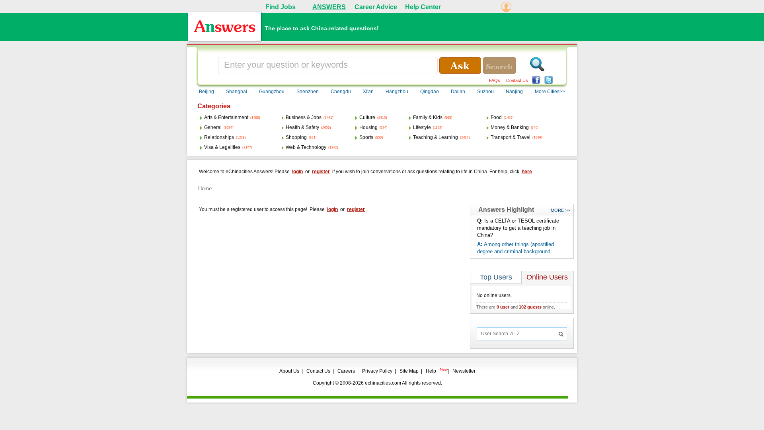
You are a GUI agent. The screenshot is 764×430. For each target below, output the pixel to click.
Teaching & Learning (435, 137)
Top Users (496, 277)
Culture (367, 117)
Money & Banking (510, 127)
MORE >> (560, 210)
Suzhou (485, 91)
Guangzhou (272, 91)
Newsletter (464, 371)
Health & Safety (302, 127)
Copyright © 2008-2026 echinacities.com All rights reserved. (377, 383)
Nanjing (514, 91)
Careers (346, 371)
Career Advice (376, 7)
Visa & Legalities (222, 147)
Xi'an (368, 91)
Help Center (423, 7)
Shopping (296, 137)
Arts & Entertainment (226, 117)
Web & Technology (306, 147)
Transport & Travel (510, 137)
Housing (368, 127)
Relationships (219, 137)
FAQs (494, 80)
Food (496, 117)
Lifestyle (422, 127)
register (321, 171)
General (213, 127)
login (297, 171)
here (527, 171)
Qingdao (429, 91)
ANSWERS (329, 7)
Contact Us (517, 80)
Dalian (458, 91)
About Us (289, 371)
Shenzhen (307, 91)
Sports (366, 137)
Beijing (206, 91)
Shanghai (236, 91)
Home (205, 189)
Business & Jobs (304, 117)
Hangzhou (397, 91)
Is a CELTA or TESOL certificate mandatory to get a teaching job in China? (518, 228)
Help (431, 371)
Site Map (409, 371)
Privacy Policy (377, 371)
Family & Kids (427, 117)
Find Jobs (280, 7)
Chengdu (341, 91)
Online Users (547, 277)
